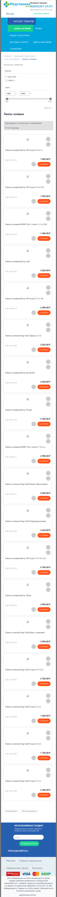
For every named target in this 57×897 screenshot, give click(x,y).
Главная (7, 56)
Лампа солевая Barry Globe (18, 595)
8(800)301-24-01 (41, 6)
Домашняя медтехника (24, 56)
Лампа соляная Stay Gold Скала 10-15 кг (24, 670)
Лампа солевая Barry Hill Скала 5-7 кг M (24, 299)
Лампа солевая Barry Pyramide (19, 373)
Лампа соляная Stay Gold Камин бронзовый (26, 484)
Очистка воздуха (11, 59)
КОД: (7, 160)
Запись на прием (22, 29)
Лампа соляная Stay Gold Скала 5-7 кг (23, 781)
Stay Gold (12, 76)
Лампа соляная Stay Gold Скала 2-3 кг (23, 707)
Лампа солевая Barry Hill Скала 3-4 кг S (23, 150)
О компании (15, 49)
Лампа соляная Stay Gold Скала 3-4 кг (23, 744)
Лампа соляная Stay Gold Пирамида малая (25, 521)
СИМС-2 (11, 80)
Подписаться (29, 843)
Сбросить (48, 108)
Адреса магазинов (42, 42)
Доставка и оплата (19, 42)
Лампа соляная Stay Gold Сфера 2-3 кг (23, 336)
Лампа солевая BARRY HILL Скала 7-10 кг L (25, 447)
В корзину (44, 164)
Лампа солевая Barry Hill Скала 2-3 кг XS (24, 187)
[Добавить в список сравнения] (48, 144)
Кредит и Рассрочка (20, 36)
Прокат (38, 29)
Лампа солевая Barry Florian (18, 410)
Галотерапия (11, 811)
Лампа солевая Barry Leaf (17, 261)
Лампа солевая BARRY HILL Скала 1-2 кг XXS (26, 224)
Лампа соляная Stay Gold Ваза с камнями (25, 633)
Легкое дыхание (29, 811)
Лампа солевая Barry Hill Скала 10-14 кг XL (25, 558)
